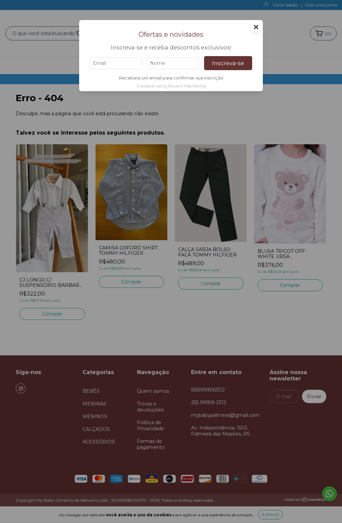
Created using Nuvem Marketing (171, 86)
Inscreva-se (228, 63)
